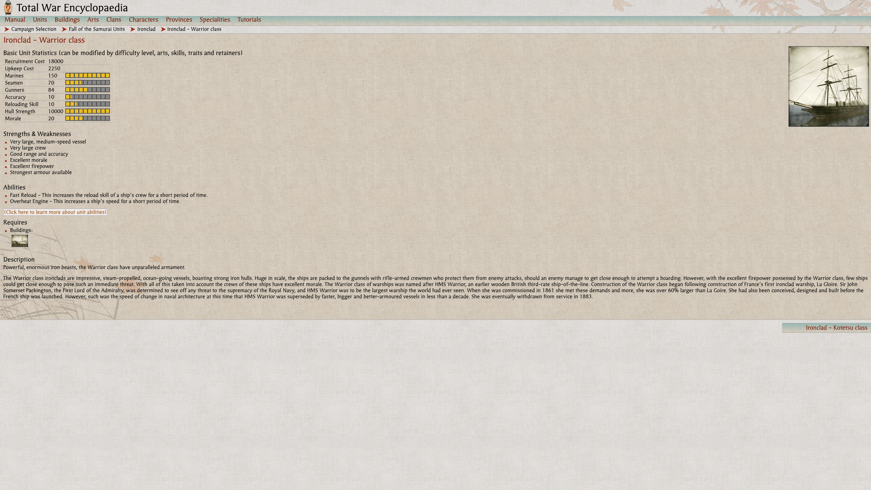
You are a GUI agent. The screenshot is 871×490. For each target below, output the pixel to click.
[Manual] (15, 19)
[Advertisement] (204, 371)
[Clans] (114, 19)
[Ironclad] (147, 29)
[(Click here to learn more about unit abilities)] (55, 212)
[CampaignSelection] (34, 29)
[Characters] (144, 19)
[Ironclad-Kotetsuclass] (826, 328)
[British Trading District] (20, 241)
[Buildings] (67, 19)
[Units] (40, 19)
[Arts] (93, 19)
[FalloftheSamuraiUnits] (97, 29)
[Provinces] (179, 19)
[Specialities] (215, 19)
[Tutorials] (249, 19)
